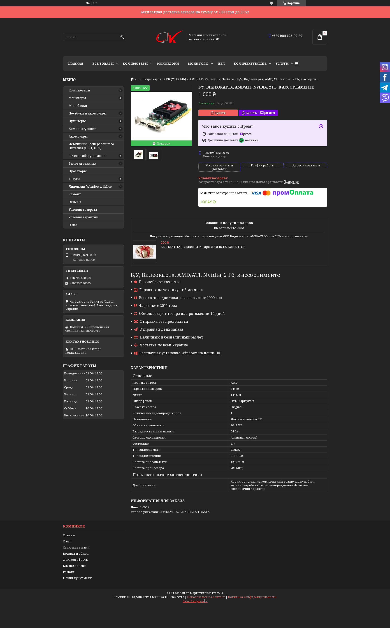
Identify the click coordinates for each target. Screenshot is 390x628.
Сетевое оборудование (87, 156)
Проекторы (78, 171)
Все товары (103, 63)
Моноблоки (168, 63)
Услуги (282, 63)
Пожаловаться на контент (206, 597)
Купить (220, 113)
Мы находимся (74, 566)
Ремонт (75, 194)
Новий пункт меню (77, 578)
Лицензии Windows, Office (90, 186)
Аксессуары (78, 136)
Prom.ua (217, 593)
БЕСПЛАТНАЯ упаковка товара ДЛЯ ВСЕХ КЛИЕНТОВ (203, 247)
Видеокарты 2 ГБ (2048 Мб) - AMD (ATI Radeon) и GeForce (188, 79)
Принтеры (77, 121)
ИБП (221, 63)
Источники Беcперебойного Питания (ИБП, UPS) (91, 146)
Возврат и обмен (76, 553)
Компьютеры (135, 63)
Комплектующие (250, 63)
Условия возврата (83, 210)
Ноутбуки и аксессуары (88, 113)
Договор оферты (75, 560)
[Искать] (122, 37)
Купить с (252, 113)
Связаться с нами (76, 547)
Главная (75, 63)
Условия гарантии (83, 217)
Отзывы (75, 202)
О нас (73, 225)
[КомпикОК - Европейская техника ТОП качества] (169, 37)
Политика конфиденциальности (252, 597)
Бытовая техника (82, 163)
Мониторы (198, 63)
